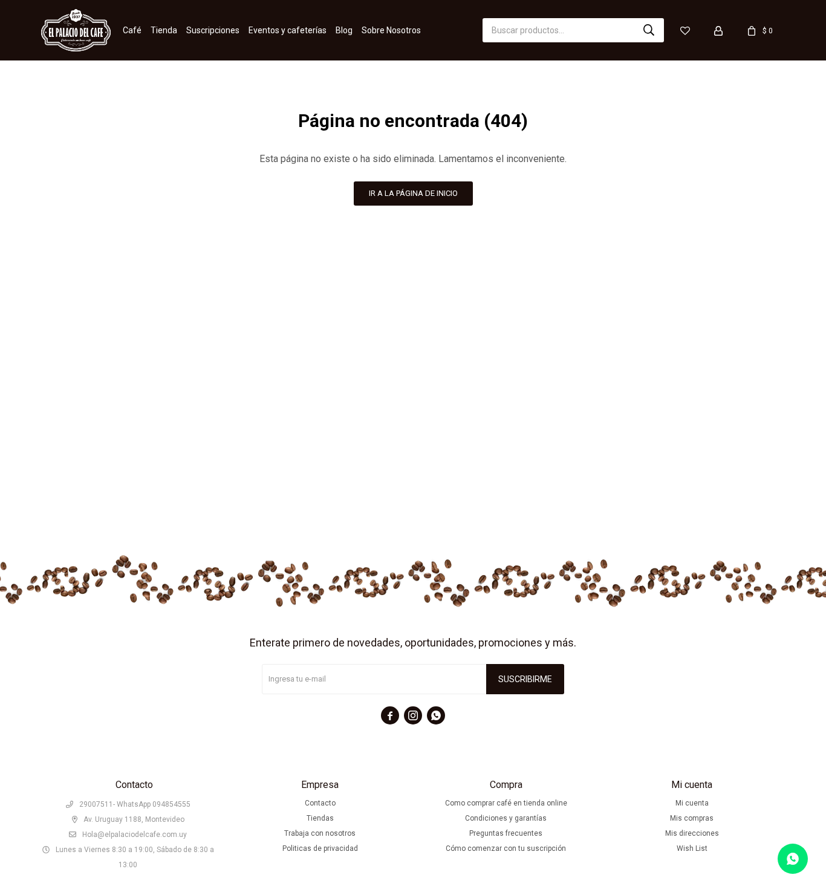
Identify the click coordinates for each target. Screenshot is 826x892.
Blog (344, 30)
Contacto (320, 803)
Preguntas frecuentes (505, 833)
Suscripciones (212, 30)
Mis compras (692, 818)
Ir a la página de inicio (413, 193)
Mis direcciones (692, 833)
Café (132, 30)
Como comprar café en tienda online (506, 803)
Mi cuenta (692, 803)
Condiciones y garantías (506, 818)
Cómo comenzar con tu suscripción (506, 848)
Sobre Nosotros (391, 30)
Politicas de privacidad (320, 848)
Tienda (164, 30)
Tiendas (320, 818)
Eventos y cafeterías (288, 30)
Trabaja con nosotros (320, 833)
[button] (649, 30)
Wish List (692, 848)
